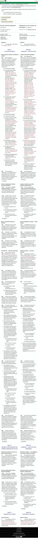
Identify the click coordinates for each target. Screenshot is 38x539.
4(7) (3, 415)
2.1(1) (3, 187)
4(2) (3, 270)
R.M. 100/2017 (23, 441)
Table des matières (23, 38)
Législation (2, 2)
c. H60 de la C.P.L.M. (31, 29)
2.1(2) (3, 195)
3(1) (3, 224)
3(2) (3, 232)
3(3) (3, 240)
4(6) (3, 360)
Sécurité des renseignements (19, 533)
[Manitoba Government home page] (19, 537)
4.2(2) (3, 482)
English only (3, 37)
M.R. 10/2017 (12, 68)
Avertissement (19, 529)
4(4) (3, 296)
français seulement (23, 37)
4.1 (2, 455)
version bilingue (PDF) (16, 7)
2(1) (3, 57)
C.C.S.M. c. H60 (3, 31)
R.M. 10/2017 (30, 68)
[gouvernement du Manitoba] (3, 1)
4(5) (3, 305)
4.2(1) (3, 473)
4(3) (3, 281)
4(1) (3, 252)
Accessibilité (19, 528)
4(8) (3, 430)
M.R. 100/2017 (4, 441)
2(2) (3, 171)
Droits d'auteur (19, 531)
